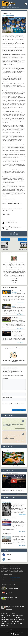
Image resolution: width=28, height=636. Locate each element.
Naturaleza (16, 588)
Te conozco (9, 592)
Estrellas (11, 619)
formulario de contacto (15, 577)
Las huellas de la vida (11, 597)
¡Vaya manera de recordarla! (14, 450)
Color (15, 227)
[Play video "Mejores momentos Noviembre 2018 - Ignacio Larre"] (14, 481)
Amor (12, 227)
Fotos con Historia (18, 318)
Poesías (6, 617)
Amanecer (19, 621)
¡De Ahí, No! (15, 317)
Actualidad (8, 227)
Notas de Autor (10, 15)
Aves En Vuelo (22, 619)
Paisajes (8, 519)
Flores (11, 623)
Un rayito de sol (10, 587)
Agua (8, 615)
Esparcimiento (12, 617)
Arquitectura (4, 502)
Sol (2, 617)
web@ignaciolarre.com (15, 580)
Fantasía (3, 615)
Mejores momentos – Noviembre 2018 (11, 473)
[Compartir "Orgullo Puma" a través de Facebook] (11, 234)
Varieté (8, 534)
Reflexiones (20, 615)
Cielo (8, 623)
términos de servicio (13, 404)
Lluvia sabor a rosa (6, 533)
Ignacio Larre (20, 227)
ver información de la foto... (14, 465)
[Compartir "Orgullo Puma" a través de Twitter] (14, 234)
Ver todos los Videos (21, 494)
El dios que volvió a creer (8, 501)
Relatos (14, 621)
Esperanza (4, 621)
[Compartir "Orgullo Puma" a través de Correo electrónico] (17, 234)
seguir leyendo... (20, 302)
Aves (9, 621)
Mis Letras (13, 332)
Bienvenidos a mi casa (17, 291)
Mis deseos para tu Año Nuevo (9, 518)
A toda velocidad (16, 305)
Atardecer (3, 623)
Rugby (7, 229)
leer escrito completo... (20, 428)
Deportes (4, 15)
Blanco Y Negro (5, 625)
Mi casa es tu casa (16, 331)
